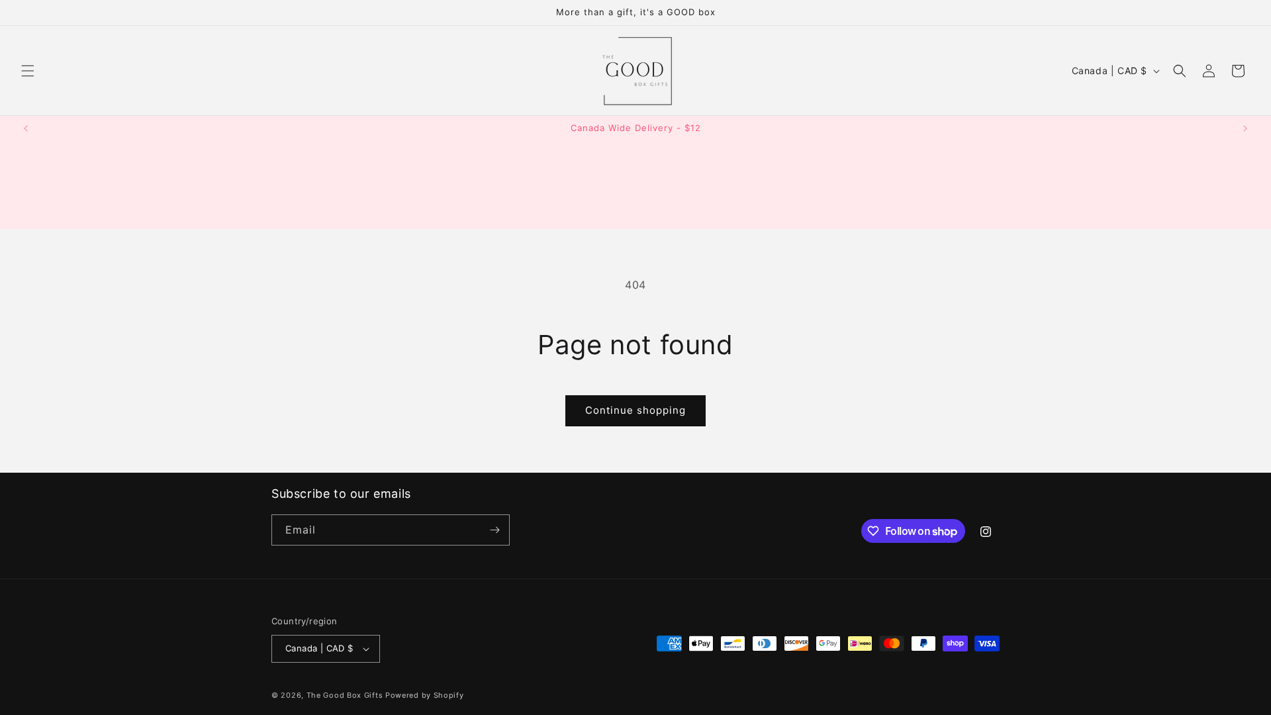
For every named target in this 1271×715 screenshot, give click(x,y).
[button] (27, 70)
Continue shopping (635, 410)
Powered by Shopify (424, 695)
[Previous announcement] (25, 128)
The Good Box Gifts (344, 695)
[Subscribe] (494, 530)
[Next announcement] (1245, 128)
